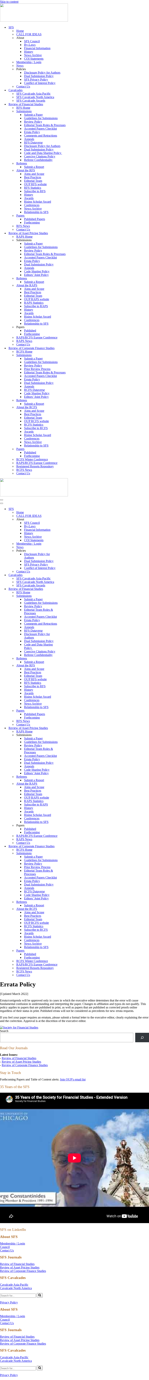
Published (30, 330)
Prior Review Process (37, 369)
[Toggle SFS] (68, 509)
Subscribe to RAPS (36, 306)
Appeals (29, 139)
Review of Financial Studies (19, 1058)
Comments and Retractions (40, 135)
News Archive (33, 55)
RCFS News (24, 469)
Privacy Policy (9, 1302)
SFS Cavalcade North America (35, 97)
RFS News (23, 226)
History (28, 51)
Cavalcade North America (16, 1288)
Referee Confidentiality (38, 160)
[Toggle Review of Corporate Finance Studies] (68, 846)
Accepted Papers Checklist (40, 128)
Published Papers (34, 219)
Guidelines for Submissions (41, 118)
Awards (29, 198)
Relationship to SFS (36, 212)
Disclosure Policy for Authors (42, 72)
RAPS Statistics (33, 302)
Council (5, 1247)
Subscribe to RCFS (36, 428)
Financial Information (37, 48)
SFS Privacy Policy (36, 79)
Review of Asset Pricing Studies (21, 1061)
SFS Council (32, 41)
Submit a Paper (33, 114)
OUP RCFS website (36, 421)
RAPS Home (24, 236)
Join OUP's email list (73, 1079)
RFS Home (23, 107)
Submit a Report (34, 166)
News (19, 65)
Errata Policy (32, 132)
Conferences (31, 205)
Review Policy (33, 121)
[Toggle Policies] (68, 550)
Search (4, 1031)
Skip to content (9, 1)
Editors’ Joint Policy (36, 275)
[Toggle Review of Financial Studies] (68, 589)
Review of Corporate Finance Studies (25, 1065)
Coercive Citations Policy (39, 156)
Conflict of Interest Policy (39, 83)
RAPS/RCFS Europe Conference (36, 337)
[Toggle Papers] (68, 710)
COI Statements (33, 58)
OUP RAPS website (36, 299)
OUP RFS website (35, 184)
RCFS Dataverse (34, 389)
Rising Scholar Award (37, 201)
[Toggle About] (68, 519)
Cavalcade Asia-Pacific (14, 1284)
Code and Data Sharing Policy (43, 153)
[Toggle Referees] (68, 658)
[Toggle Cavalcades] (68, 575)
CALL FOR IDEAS (29, 34)
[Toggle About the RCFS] (68, 909)
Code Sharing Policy (36, 271)
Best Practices (32, 177)
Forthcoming (32, 222)
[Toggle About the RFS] (68, 665)
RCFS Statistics (33, 424)
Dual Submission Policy (39, 76)
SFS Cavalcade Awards (30, 100)
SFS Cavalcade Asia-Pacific (33, 93)
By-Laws (30, 44)
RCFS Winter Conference (32, 459)
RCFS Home (24, 351)
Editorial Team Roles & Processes (45, 125)
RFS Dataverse (33, 142)
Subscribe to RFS (35, 191)
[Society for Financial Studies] (34, 20)
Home (20, 30)
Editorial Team (33, 180)
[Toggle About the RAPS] (68, 783)
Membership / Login (28, 62)
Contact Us (23, 86)
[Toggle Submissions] (68, 596)
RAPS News (24, 341)
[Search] (142, 1037)
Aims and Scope (34, 173)
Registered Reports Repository (35, 466)
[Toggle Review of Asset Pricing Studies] (68, 728)
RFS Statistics (32, 187)
